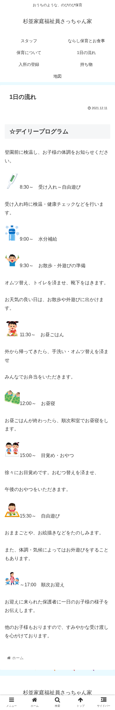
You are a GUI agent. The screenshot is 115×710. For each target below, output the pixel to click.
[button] (103, 558)
